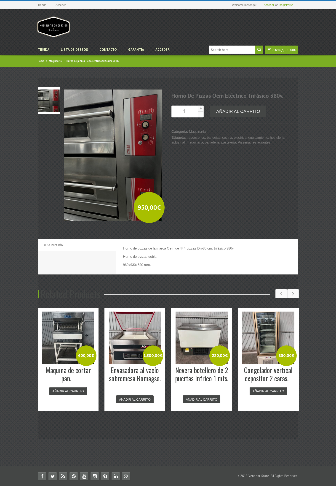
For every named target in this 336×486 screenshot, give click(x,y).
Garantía (136, 49)
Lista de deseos (74, 49)
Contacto (108, 49)
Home (41, 61)
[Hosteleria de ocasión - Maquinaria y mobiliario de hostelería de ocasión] (54, 25)
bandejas (213, 137)
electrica (240, 137)
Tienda (43, 49)
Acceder (269, 5)
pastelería (228, 142)
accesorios (197, 137)
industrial (178, 142)
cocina (227, 137)
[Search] (259, 50)
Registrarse (286, 5)
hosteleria (277, 137)
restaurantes (261, 142)
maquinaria (195, 142)
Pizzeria (244, 142)
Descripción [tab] (53, 245)
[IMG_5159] (49, 100)
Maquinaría (55, 61)
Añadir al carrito (238, 111)
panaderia (212, 142)
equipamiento (258, 137)
